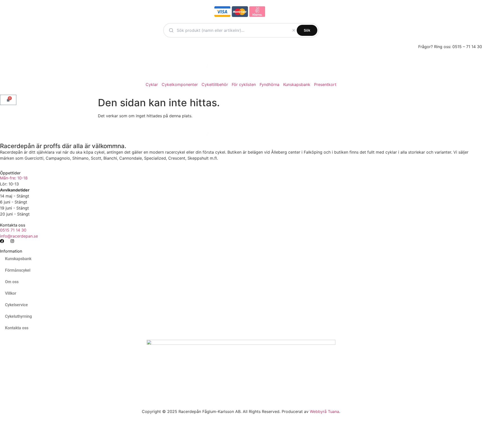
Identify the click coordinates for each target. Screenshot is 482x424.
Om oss (12, 281)
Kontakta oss (16, 328)
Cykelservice (16, 304)
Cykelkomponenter (180, 84)
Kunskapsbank (296, 84)
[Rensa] (293, 30)
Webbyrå (318, 411)
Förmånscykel (17, 270)
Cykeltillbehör (215, 84)
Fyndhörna (269, 84)
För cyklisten (244, 84)
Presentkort (325, 84)
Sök (307, 30)
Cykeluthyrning (18, 316)
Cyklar (152, 84)
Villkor (10, 293)
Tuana (333, 411)
